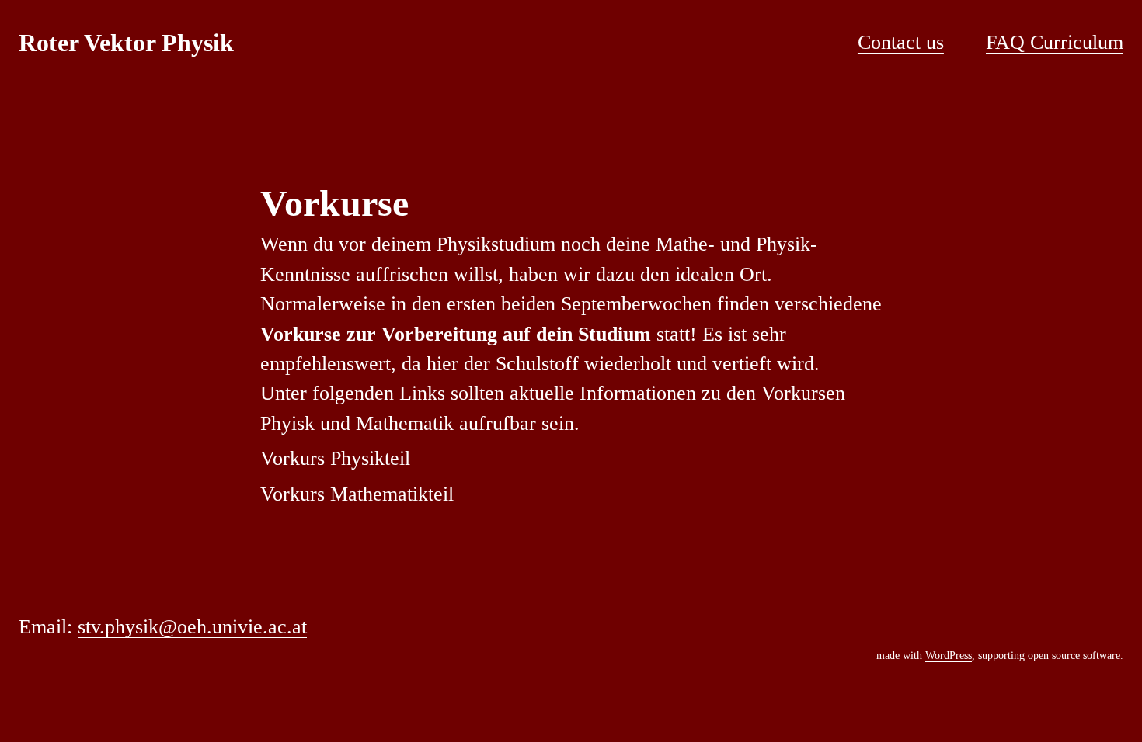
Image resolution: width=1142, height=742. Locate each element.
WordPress (948, 655)
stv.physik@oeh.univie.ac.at (192, 626)
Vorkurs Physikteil (335, 458)
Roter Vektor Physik (126, 43)
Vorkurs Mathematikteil (357, 494)
